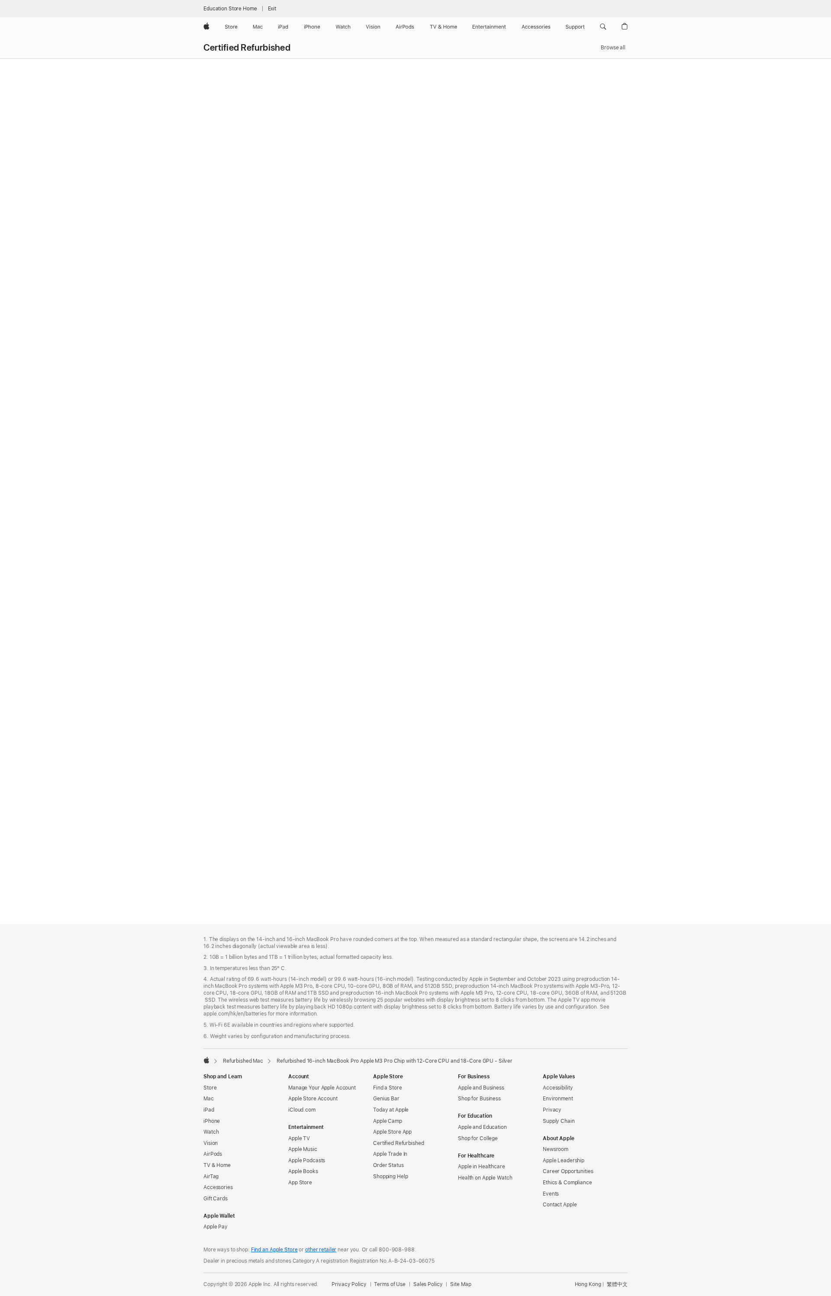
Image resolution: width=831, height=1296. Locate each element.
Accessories (218, 1187)
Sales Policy (428, 1284)
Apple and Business (481, 1088)
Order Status (388, 1165)
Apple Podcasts (306, 1160)
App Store (300, 1183)
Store (209, 1088)
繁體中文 (617, 1284)
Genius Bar (386, 1099)
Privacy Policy (349, 1284)
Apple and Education (482, 1127)
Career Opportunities (568, 1171)
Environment (558, 1099)
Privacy (552, 1110)
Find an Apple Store (274, 1250)
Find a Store (387, 1088)
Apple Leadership (563, 1160)
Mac (208, 1099)
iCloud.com (302, 1110)
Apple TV (299, 1138)
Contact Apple (560, 1205)
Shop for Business (479, 1099)
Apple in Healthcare (481, 1167)
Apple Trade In (390, 1154)
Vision (210, 1143)
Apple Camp (387, 1121)
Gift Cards (215, 1199)
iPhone (211, 1121)
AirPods (212, 1154)
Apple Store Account (313, 1099)
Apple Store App (392, 1132)
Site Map (460, 1284)
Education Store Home (230, 9)
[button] (603, 26)
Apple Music (302, 1149)
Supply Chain (559, 1121)
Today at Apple (391, 1110)
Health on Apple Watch (485, 1178)
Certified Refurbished (246, 47)
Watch (211, 1132)
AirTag (211, 1176)
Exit (272, 9)
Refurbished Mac (243, 1061)
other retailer (320, 1250)
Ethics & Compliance (567, 1183)
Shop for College (478, 1138)
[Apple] (206, 1060)
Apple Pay (215, 1227)
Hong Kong (588, 1284)
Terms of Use (390, 1284)
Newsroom (555, 1149)
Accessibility (558, 1088)
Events (551, 1194)
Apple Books (303, 1171)
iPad (208, 1110)
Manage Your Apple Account (322, 1088)
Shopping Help (390, 1176)
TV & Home (217, 1165)
